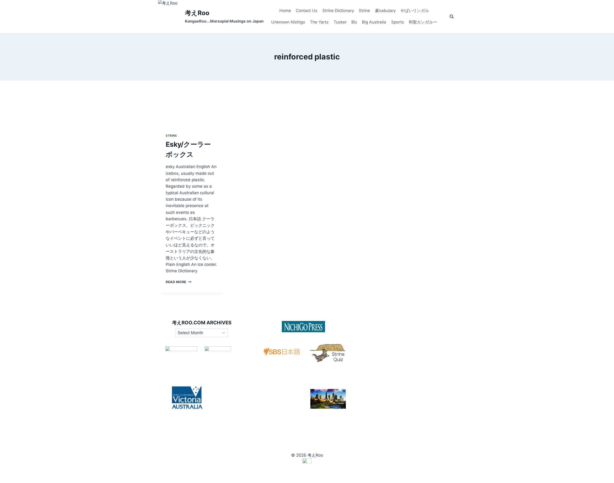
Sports (397, 22)
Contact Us (306, 10)
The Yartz (319, 22)
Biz (354, 22)
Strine (364, 10)
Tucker (340, 22)
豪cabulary (385, 10)
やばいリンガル (415, 10)
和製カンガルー (423, 22)
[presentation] (191, 103)
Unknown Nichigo (288, 22)
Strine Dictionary (338, 10)
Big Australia (374, 22)
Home (285, 10)
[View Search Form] (451, 16)
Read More (178, 282)
